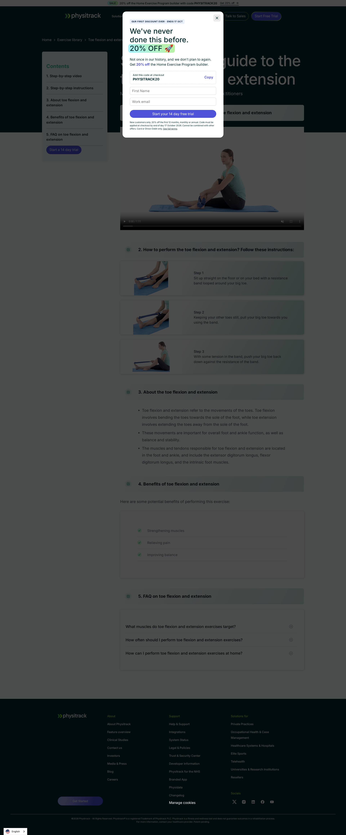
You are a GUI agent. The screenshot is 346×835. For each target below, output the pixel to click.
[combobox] (15, 831)
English (16, 831)
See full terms (170, 128)
